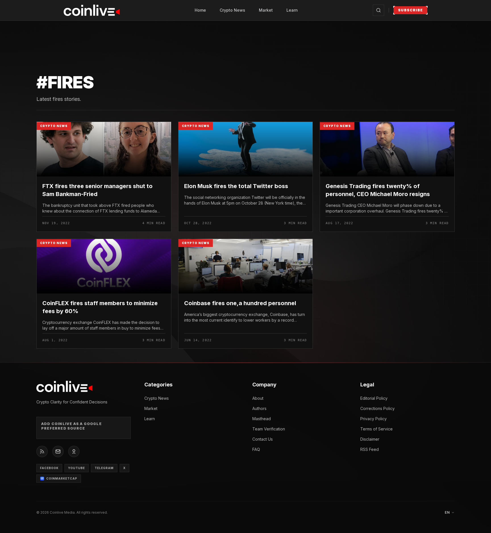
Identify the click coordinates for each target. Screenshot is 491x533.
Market (266, 10)
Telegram (104, 468)
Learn (292, 10)
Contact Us (262, 439)
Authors (259, 408)
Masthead (261, 418)
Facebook (49, 468)
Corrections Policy (377, 408)
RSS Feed (369, 449)
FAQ (256, 449)
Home (200, 10)
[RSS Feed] (42, 451)
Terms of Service (376, 428)
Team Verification (268, 428)
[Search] (378, 10)
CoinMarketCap (61, 478)
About (257, 398)
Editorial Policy (374, 398)
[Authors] (74, 451)
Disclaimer (369, 439)
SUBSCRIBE (410, 10)
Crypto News (232, 10)
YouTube (76, 468)
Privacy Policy (373, 418)
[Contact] (58, 451)
